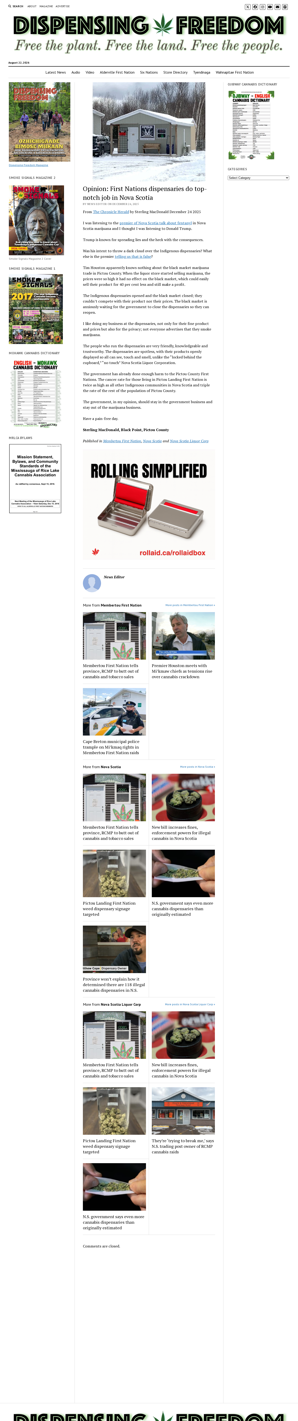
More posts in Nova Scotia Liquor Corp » (190, 1004)
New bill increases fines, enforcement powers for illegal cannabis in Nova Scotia (181, 832)
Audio (75, 72)
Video (90, 72)
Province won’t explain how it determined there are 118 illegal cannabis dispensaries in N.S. (114, 984)
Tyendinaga (201, 72)
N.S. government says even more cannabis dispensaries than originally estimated (182, 908)
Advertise (63, 6)
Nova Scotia (152, 440)
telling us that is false (133, 256)
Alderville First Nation (117, 72)
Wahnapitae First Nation (235, 72)
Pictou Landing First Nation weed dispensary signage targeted (109, 908)
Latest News (55, 72)
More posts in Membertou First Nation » (190, 605)
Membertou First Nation (122, 440)
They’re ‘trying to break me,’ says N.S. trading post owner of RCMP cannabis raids (183, 1146)
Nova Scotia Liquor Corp (189, 440)
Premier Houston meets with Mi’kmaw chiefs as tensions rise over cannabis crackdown (182, 671)
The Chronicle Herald (111, 211)
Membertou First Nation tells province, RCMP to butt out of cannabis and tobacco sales (111, 671)
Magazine (46, 6)
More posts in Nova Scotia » (197, 766)
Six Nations (149, 72)
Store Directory (175, 72)
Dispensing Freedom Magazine (28, 165)
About (32, 6)
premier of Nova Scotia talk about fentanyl (155, 222)
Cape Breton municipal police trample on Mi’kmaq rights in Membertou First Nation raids (111, 747)
